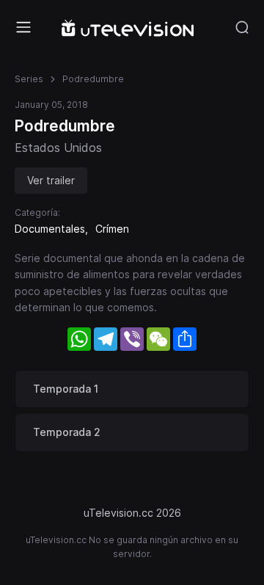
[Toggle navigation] (23, 27)
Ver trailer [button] (51, 180)
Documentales (50, 228)
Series (29, 78)
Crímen (112, 228)
